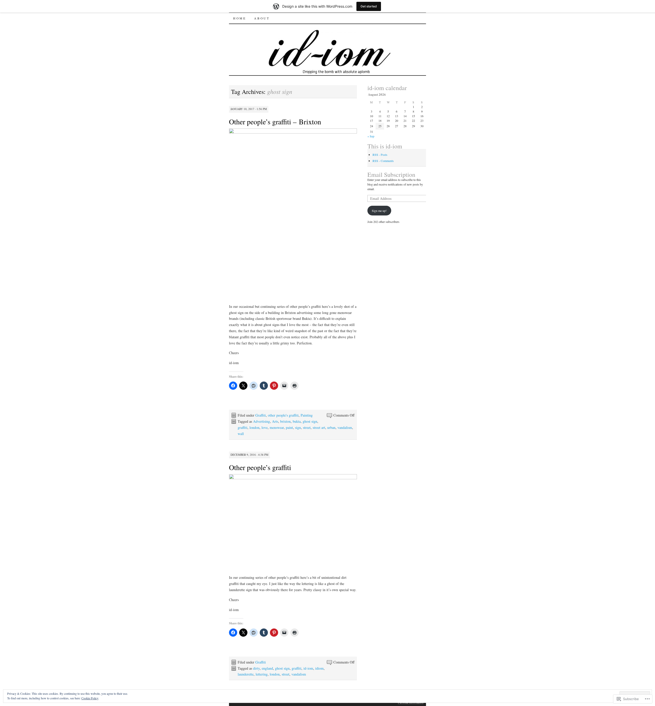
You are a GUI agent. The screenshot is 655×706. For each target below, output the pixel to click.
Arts (275, 421)
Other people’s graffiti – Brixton (275, 121)
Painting (307, 415)
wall (241, 433)
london (254, 427)
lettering (262, 674)
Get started (369, 6)
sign (298, 427)
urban (331, 427)
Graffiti (260, 415)
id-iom (308, 668)
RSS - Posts (380, 155)
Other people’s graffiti (260, 467)
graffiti (242, 427)
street (307, 427)
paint (289, 427)
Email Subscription (391, 174)
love (264, 427)
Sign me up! (379, 211)
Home (239, 18)
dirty (256, 668)
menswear (277, 427)
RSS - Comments (383, 161)
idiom (319, 668)
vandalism (344, 427)
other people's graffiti (283, 415)
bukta (297, 421)
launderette (246, 674)
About (261, 18)
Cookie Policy (90, 698)
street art (319, 427)
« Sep (370, 136)
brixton (285, 421)
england (267, 668)
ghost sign (310, 421)
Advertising (261, 421)
